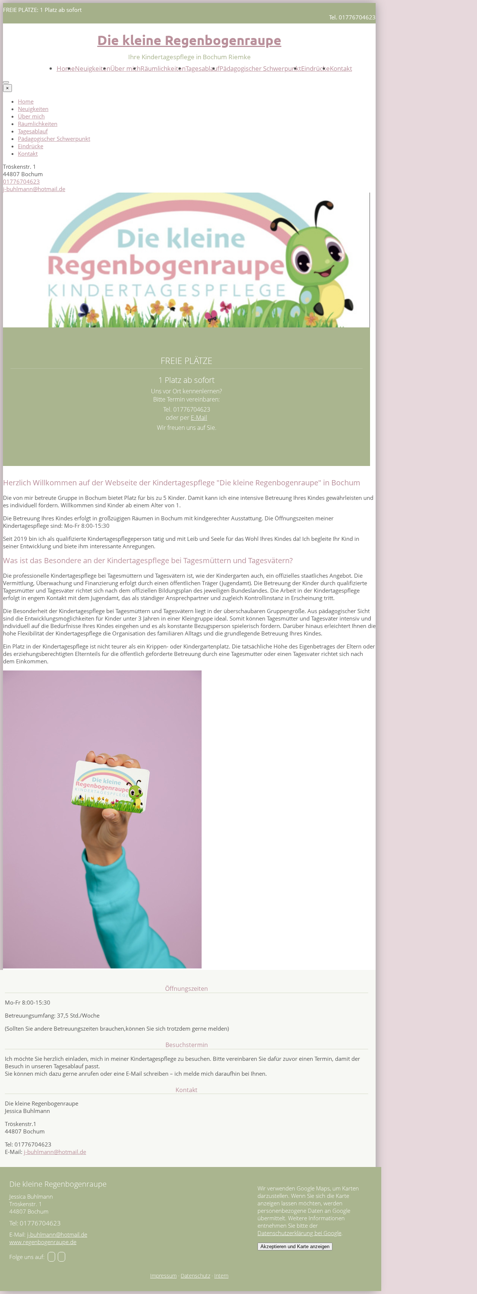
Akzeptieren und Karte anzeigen (294, 1246)
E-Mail (199, 417)
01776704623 (21, 181)
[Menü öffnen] (6, 82)
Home (66, 68)
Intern (221, 1275)
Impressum (163, 1275)
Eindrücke (315, 68)
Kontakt (341, 68)
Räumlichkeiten (163, 68)
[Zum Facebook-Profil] (51, 1257)
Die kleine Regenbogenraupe (189, 40)
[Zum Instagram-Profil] (61, 1257)
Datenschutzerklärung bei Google (299, 1233)
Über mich (125, 68)
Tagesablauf (202, 68)
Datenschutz (195, 1275)
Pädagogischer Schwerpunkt (260, 68)
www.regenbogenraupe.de (42, 1242)
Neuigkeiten (92, 68)
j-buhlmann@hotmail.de (34, 189)
